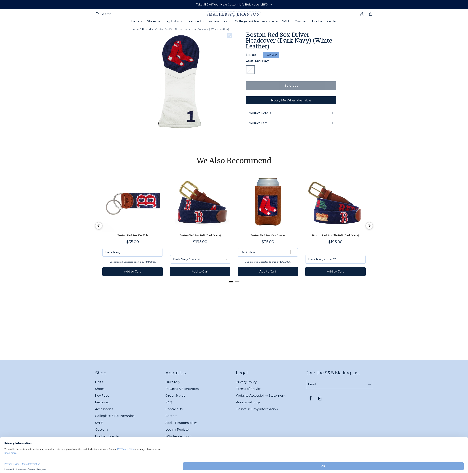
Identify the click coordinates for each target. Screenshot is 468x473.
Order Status (175, 395)
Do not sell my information (257, 409)
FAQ (168, 402)
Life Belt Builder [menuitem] (324, 21)
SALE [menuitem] (286, 21)
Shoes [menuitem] (152, 21)
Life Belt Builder (107, 436)
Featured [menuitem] (194, 21)
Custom (101, 429)
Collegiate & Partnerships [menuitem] (255, 21)
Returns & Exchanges (182, 389)
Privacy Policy (246, 382)
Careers (171, 416)
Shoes (100, 389)
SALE (99, 423)
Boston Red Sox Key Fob (132, 235)
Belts (99, 382)
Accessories (104, 409)
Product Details (259, 113)
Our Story (172, 382)
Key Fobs (102, 395)
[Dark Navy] (250, 69)
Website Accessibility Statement (261, 395)
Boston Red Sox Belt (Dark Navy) (200, 235)
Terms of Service (248, 389)
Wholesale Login (178, 436)
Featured (102, 402)
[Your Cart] (371, 14)
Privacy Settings (248, 402)
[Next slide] (369, 225)
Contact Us (174, 409)
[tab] (231, 281)
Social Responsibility (181, 423)
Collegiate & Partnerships (115, 416)
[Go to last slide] (98, 225)
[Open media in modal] (229, 35)
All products (149, 29)
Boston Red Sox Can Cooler (267, 235)
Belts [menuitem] (135, 21)
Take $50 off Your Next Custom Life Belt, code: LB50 (232, 4)
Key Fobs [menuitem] (172, 21)
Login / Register (177, 429)
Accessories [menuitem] (218, 21)
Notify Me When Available (291, 100)
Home (135, 29)
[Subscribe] (369, 384)
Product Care (258, 123)
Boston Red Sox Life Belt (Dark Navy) (335, 235)
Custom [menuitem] (301, 21)
